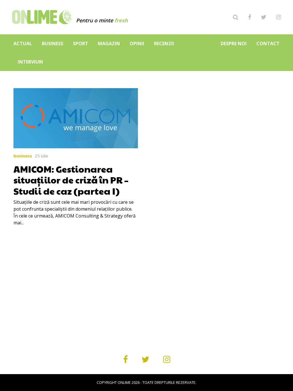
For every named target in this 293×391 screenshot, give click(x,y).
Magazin (109, 43)
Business (52, 43)
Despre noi (234, 43)
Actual (22, 43)
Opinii (137, 43)
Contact (268, 43)
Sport (80, 43)
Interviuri (30, 62)
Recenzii (164, 43)
